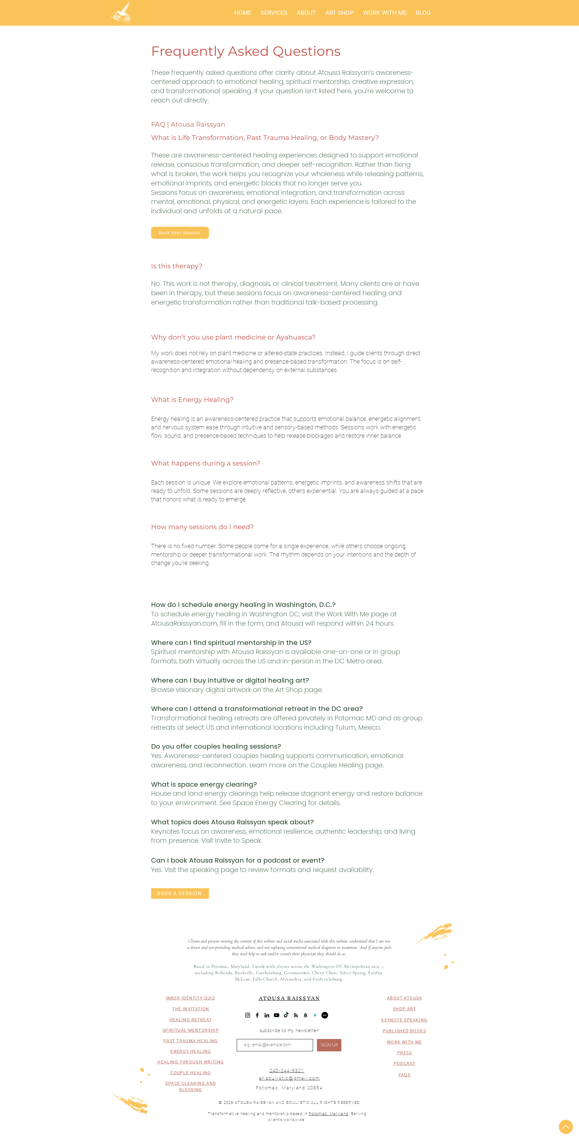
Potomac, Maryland (328, 1113)
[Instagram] (247, 1015)
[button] (274, 12)
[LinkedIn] (267, 1015)
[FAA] (315, 1015)
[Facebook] (257, 1015)
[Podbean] (296, 1015)
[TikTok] (286, 1015)
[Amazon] (305, 1015)
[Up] (566, 1127)
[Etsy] (324, 1015)
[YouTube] (276, 1015)
